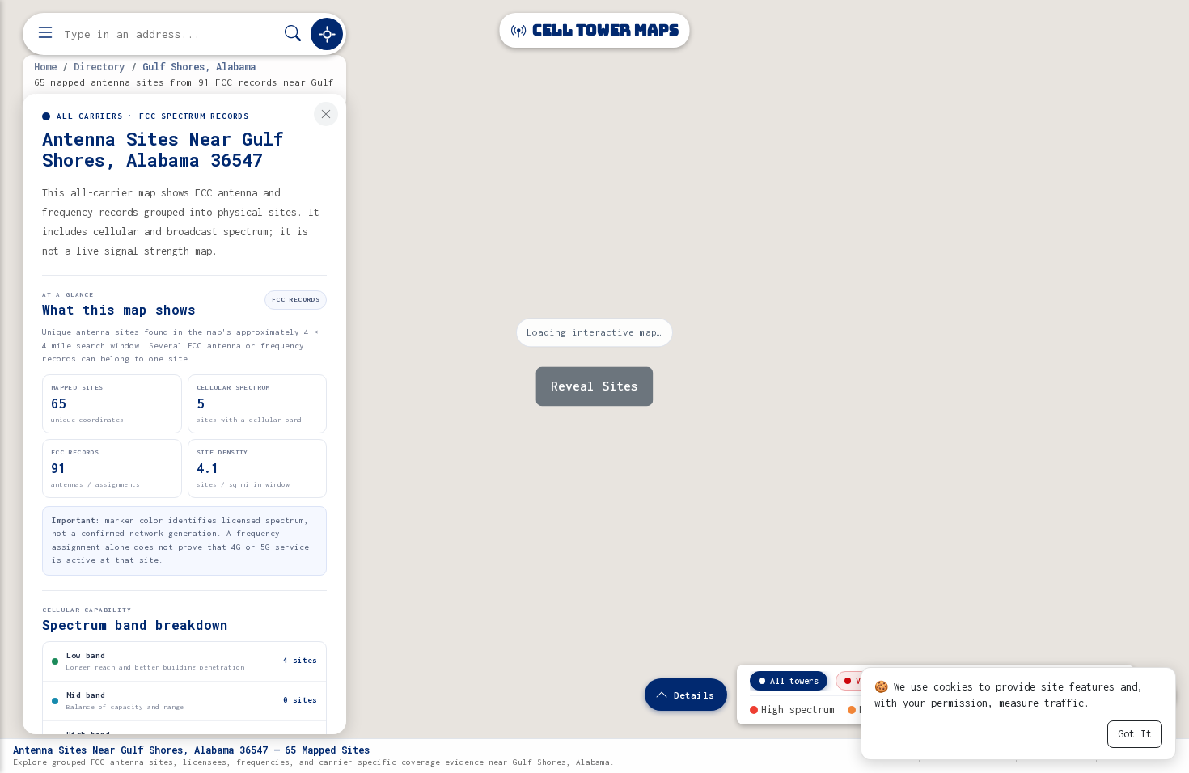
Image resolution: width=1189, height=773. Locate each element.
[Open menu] (45, 34)
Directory (99, 66)
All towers (794, 681)
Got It (1135, 734)
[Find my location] (327, 34)
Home (45, 66)
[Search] (293, 34)
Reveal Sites (594, 386)
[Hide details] (326, 114)
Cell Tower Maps (604, 30)
